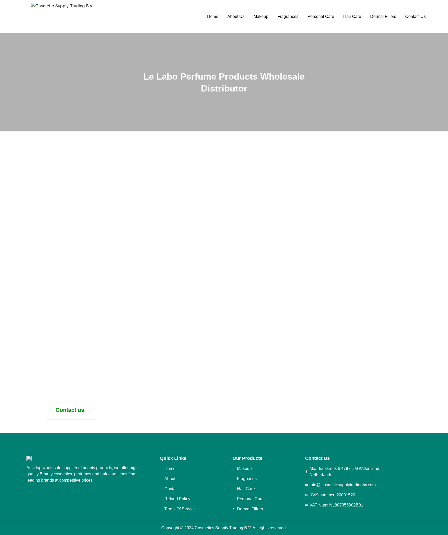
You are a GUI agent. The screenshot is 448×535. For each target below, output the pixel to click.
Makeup (261, 16)
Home (212, 16)
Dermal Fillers (383, 16)
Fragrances (287, 16)
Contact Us (415, 16)
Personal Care (320, 16)
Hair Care (352, 16)
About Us (235, 16)
